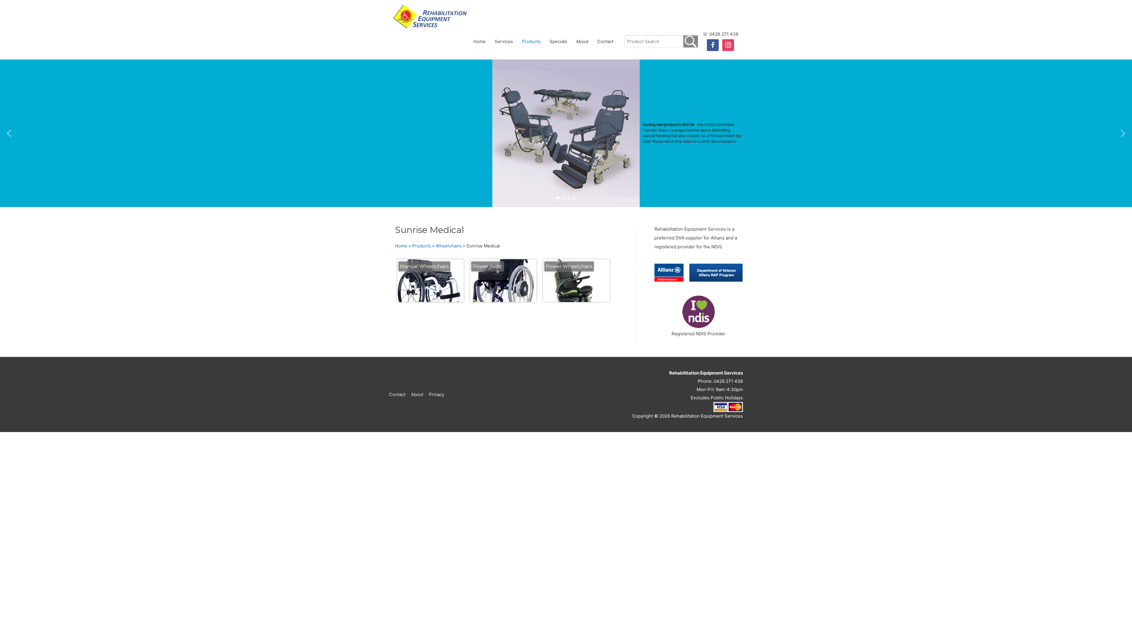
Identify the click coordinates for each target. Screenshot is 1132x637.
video (687, 141)
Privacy (436, 394)
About (582, 41)
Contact (605, 41)
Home (479, 41)
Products (531, 41)
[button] (9, 133)
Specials (558, 41)
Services (504, 41)
